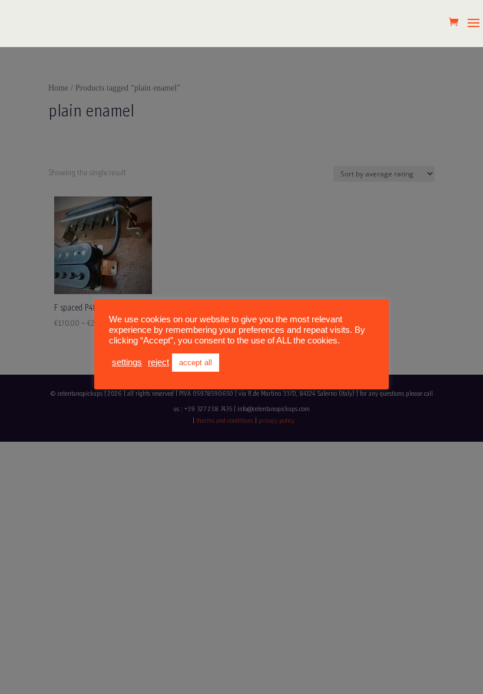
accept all (195, 362)
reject (158, 362)
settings (127, 362)
